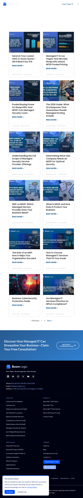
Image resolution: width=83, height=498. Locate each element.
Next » (49, 320)
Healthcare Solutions (12, 457)
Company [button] (46, 442)
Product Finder (48, 416)
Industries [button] (10, 442)
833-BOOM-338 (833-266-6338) (23, 383)
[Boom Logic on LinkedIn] (8, 376)
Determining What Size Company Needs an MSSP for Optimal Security (58, 160)
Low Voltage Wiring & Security (15, 432)
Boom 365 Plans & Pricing (51, 413)
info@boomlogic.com (18, 386)
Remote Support (49, 467)
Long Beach (55, 478)
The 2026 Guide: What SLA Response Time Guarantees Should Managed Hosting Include (57, 110)
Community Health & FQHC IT (15, 453)
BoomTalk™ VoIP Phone (50, 401)
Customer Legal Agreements (61, 490)
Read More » (18, 65)
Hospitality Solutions (12, 468)
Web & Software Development (15, 435)
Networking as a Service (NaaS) (15, 424)
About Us (46, 446)
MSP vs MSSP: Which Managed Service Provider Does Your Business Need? (23, 208)
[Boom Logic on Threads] (33, 376)
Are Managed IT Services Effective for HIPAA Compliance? (57, 301)
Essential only (22, 492)
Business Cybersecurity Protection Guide (24, 300)
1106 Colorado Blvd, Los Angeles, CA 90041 (28, 389)
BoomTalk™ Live (48, 405)
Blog (44, 449)
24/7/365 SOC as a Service (14, 413)
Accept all (9, 492)
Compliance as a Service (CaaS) (15, 420)
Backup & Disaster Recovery (15, 416)
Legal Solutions (10, 465)
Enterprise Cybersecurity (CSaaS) (16, 409)
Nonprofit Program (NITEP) (14, 449)
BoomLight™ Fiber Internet (51, 409)
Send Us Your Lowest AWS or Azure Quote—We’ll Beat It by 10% (24, 58)
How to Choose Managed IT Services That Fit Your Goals (57, 255)
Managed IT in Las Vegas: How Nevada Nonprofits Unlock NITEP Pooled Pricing (56, 60)
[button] (78, 4)
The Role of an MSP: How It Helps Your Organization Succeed (24, 255)
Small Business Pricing (50, 453)
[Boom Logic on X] (23, 376)
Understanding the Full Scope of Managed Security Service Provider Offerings (24, 160)
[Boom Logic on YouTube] (28, 376)
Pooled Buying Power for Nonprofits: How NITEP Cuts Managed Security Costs (23, 108)
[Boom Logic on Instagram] (18, 376)
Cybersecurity (10, 405)
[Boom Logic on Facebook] (13, 376)
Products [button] (46, 398)
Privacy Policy (32, 487)
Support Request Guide (51, 462)
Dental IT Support (11, 461)
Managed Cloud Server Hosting (16, 428)
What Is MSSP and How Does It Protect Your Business (58, 207)
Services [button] (9, 398)
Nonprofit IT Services (12, 446)
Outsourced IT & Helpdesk (14, 401)
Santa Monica (64, 478)
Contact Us (46, 457)
